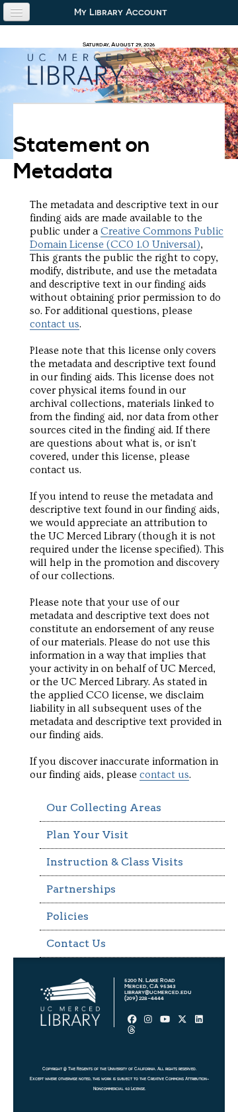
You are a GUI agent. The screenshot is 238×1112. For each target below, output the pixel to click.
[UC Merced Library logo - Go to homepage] (75, 67)
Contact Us (76, 943)
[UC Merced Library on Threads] (131, 1031)
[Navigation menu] (16, 12)
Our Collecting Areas (103, 807)
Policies (67, 916)
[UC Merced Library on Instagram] (149, 1022)
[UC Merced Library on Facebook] (132, 1022)
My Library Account (120, 12)
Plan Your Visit (87, 834)
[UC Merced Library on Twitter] (183, 1022)
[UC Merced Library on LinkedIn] (199, 1022)
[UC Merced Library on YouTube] (166, 1022)
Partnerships (81, 889)
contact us (54, 324)
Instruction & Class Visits (114, 862)
